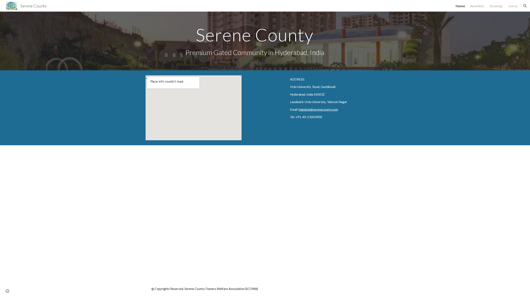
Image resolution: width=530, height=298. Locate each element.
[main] (255, 41)
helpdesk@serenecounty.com (318, 109)
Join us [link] (513, 6)
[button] (525, 6)
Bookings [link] (496, 6)
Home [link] (460, 6)
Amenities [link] (477, 6)
